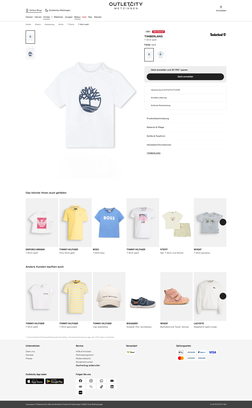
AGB (84, 404)
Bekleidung (49, 24)
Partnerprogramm (85, 355)
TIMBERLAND (153, 36)
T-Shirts (71, 24)
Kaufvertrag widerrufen (88, 365)
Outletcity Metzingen (126, 5)
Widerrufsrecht (83, 358)
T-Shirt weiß (83, 24)
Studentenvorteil (84, 362)
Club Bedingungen (95, 404)
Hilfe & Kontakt (83, 351)
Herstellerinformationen (159, 144)
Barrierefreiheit (55, 404)
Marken (98, 17)
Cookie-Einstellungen (72, 404)
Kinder (28, 24)
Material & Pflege (155, 127)
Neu (90, 17)
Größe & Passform (156, 136)
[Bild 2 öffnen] (30, 52)
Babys (77, 17)
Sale (84, 17)
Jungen (69, 17)
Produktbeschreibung (158, 118)
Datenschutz (41, 404)
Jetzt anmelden (185, 76)
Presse (29, 358)
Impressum (30, 404)
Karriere (29, 355)
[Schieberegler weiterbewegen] (223, 222)
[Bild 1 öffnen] (30, 37)
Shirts (60, 24)
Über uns (30, 351)
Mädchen (58, 17)
